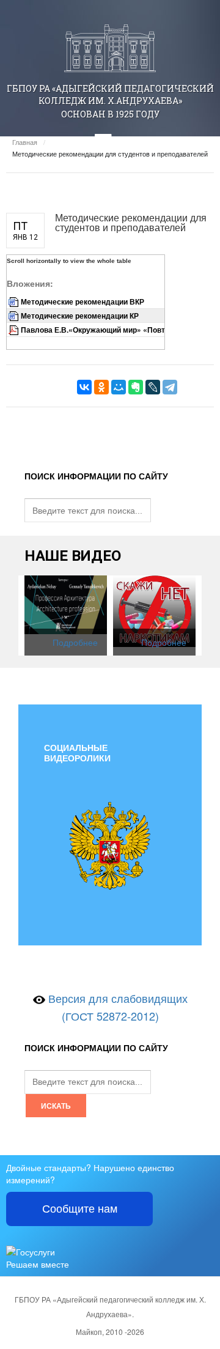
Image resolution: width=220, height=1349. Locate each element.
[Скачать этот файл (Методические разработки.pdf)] (15, 329)
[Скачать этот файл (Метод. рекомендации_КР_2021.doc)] (15, 315)
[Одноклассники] (101, 387)
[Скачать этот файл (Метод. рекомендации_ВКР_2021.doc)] (15, 301)
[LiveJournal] (152, 387)
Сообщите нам (79, 1209)
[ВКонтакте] (84, 387)
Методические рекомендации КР (80, 315)
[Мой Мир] (118, 387)
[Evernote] (135, 387)
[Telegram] (170, 387)
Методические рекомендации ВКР (82, 301)
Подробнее (75, 642)
